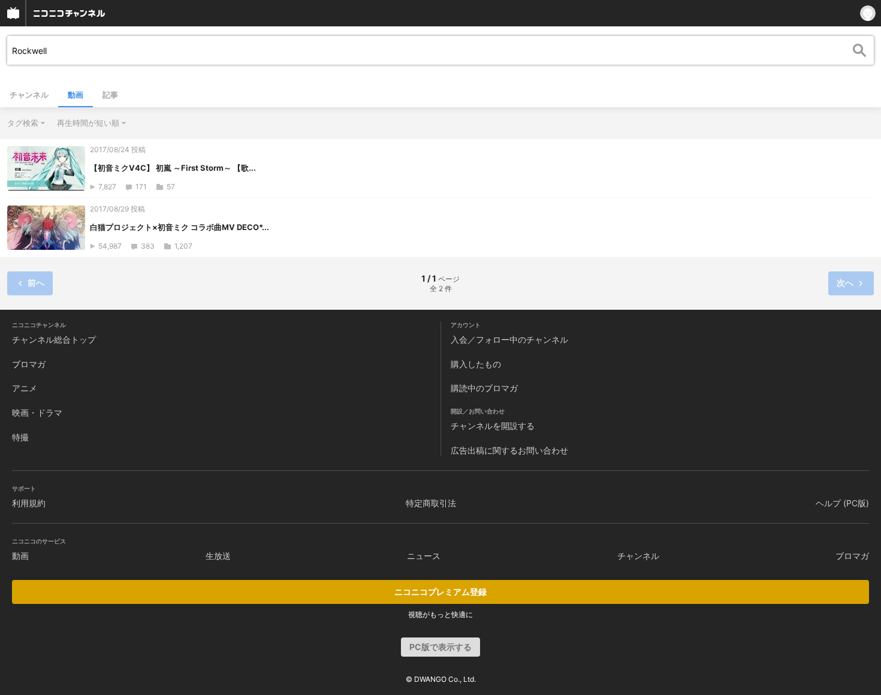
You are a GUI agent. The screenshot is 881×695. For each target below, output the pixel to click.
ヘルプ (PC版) (842, 503)
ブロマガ (29, 364)
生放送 (218, 556)
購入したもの (476, 364)
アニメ (24, 388)
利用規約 (29, 503)
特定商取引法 (431, 503)
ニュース (424, 556)
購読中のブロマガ (484, 388)
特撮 (20, 437)
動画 (75, 94)
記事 (110, 94)
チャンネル (29, 94)
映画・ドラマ (37, 412)
